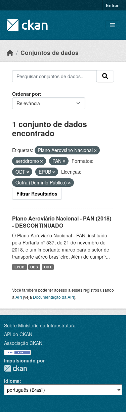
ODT (47, 266)
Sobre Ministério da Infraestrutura (40, 325)
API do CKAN (18, 334)
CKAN (15, 368)
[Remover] (95, 150)
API (18, 297)
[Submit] (105, 76)
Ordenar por (26, 93)
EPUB (19, 266)
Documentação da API (53, 297)
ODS (34, 266)
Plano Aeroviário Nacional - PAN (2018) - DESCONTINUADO (61, 221)
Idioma (11, 380)
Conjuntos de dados (49, 52)
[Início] (10, 52)
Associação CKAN (23, 343)
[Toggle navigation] (112, 25)
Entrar (112, 5)
